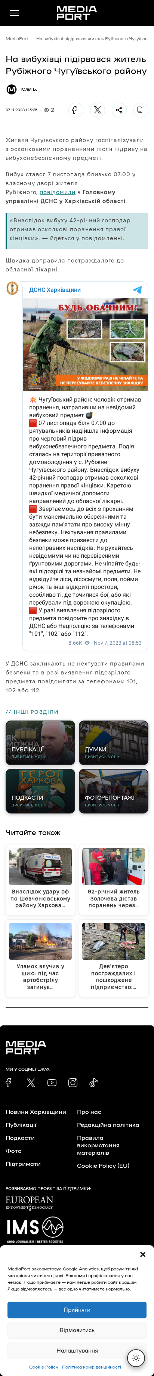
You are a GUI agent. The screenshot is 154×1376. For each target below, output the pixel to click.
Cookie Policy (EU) (103, 1166)
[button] (143, 1254)
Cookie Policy (43, 1367)
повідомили (58, 192)
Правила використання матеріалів (98, 1145)
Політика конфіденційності (91, 1367)
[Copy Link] (140, 110)
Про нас (89, 1112)
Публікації (21, 1125)
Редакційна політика (108, 1125)
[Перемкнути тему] (136, 1358)
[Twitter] (97, 110)
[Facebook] (75, 110)
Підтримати (23, 1164)
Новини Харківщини (36, 1112)
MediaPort (17, 38)
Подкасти (20, 1138)
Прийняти (77, 1310)
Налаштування (77, 1351)
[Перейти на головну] (77, 13)
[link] (10, 1083)
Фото (14, 1151)
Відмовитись (77, 1330)
